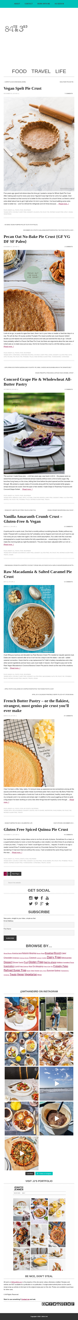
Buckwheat (22, 552)
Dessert (30, 212)
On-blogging (57, 810)
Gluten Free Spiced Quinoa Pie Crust (36, 829)
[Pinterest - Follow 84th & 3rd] (61, 1305)
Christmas (16, 355)
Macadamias (47, 676)
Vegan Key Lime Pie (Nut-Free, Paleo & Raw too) (20, 510)
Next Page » (16, 874)
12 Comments (68, 526)
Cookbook (39, 958)
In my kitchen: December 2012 (63, 823)
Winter (39, 975)
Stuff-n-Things (43, 970)
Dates (50, 355)
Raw (35, 357)
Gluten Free (63, 355)
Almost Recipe (8, 953)
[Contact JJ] (69, 1305)
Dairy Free (23, 212)
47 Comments (68, 716)
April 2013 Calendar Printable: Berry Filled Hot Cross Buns (52, 694)
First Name (7, 929)
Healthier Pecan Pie (66, 82)
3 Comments (69, 389)
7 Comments (69, 93)
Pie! (48, 212)
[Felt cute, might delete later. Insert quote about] (56, 1014)
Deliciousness (18, 810)
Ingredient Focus (68, 962)
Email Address (8, 921)
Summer (50, 970)
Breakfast (49, 952)
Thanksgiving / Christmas (60, 357)
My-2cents (27, 808)
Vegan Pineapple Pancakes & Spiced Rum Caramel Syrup (54, 373)
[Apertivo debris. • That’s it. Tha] (56, 1049)
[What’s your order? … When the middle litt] (21, 1118)
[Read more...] (64, 204)
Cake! (63, 953)
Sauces (28, 970)
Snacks (25, 678)
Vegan (70, 212)
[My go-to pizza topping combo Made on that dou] (21, 1153)
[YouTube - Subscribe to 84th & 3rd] (58, 1305)
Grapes (6, 499)
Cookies (44, 958)
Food (21, 210)
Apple (25, 497)
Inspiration (48, 810)
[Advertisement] (39, 52)
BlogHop (32, 953)
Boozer (15, 552)
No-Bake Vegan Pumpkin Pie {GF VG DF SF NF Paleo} (21, 224)
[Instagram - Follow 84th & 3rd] (43, 1305)
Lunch (17, 966)
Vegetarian (7, 214)
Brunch (57, 952)
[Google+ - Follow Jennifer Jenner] (72, 1305)
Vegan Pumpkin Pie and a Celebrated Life (18, 823)
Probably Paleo (28, 357)
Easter (31, 810)
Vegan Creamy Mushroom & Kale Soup (60, 510)
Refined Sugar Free (57, 212)
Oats (5, 357)
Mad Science (24, 966)
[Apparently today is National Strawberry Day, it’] (21, 1084)
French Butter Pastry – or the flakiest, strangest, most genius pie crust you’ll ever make (36, 706)
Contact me (25, 1299)
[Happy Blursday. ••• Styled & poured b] (56, 1118)
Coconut (16, 212)
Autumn (29, 497)
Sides (32, 971)
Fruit (26, 962)
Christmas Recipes (26, 355)
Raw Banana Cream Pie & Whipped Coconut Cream (21, 565)
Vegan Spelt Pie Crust (22, 88)
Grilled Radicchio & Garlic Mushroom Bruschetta (56, 565)
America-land (17, 497)
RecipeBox (27, 210)
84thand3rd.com (16, 1282)
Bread (42, 953)
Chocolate (8, 957)
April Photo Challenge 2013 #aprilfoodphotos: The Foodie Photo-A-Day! (29, 689)
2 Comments (69, 246)
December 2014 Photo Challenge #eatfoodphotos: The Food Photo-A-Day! (48, 230)
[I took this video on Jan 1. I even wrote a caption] (56, 1084)
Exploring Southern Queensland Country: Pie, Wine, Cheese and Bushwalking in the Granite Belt (38, 367)
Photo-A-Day (47, 966)
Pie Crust (43, 212)
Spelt (66, 212)
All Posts (15, 210)
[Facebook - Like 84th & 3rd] (50, 1305)
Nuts (70, 355)
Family (62, 497)
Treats (47, 499)
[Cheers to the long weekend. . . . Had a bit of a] (21, 1014)
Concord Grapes (39, 497)
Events (22, 858)
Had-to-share (39, 810)
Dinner (15, 962)
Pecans (9, 357)
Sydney (57, 970)
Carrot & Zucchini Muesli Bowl (15, 82)
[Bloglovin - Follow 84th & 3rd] (47, 1305)
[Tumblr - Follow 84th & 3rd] (65, 1305)
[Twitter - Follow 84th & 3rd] (54, 1305)
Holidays (36, 212)
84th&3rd (39, 18)
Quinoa (6, 862)
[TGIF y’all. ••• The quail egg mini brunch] (21, 1049)
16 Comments (68, 834)
